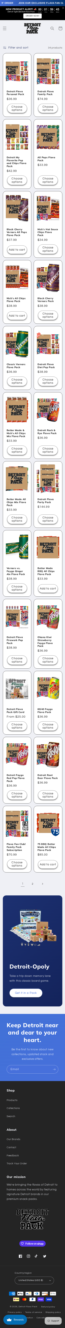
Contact (11, 1147)
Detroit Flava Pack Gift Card (16, 710)
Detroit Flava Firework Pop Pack (15, 640)
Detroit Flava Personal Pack (15, 93)
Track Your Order (17, 1163)
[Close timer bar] (63, 8)
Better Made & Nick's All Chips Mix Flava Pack (16, 433)
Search (11, 1116)
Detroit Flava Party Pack (46, 501)
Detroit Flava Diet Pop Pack (46, 366)
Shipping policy (53, 1312)
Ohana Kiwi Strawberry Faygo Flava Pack (45, 641)
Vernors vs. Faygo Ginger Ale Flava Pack (16, 571)
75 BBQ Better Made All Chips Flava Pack (47, 847)
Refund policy (48, 1307)
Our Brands (13, 1139)
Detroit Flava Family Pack (46, 93)
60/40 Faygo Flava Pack (45, 710)
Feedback (13, 1155)
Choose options (17, 108)
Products (12, 1100)
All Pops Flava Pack (46, 159)
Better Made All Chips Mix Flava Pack (16, 502)
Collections (13, 1108)
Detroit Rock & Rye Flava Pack (47, 432)
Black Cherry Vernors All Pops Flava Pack (17, 232)
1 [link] (23, 883)
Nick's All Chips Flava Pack (16, 300)
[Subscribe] (54, 1069)
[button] (4, 28)
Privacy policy (15, 1312)
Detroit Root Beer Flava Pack (48, 776)
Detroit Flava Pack (27, 1307)
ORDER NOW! (33, 16)
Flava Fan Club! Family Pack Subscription (16, 847)
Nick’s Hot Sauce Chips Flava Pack (48, 232)
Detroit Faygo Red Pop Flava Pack (16, 778)
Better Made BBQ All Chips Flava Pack (46, 571)
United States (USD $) (30, 1280)
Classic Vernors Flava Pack (16, 366)
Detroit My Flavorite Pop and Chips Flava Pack (16, 162)
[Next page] (42, 884)
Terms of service (33, 1312)
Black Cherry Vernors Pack (46, 300)
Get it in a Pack (26, 992)
